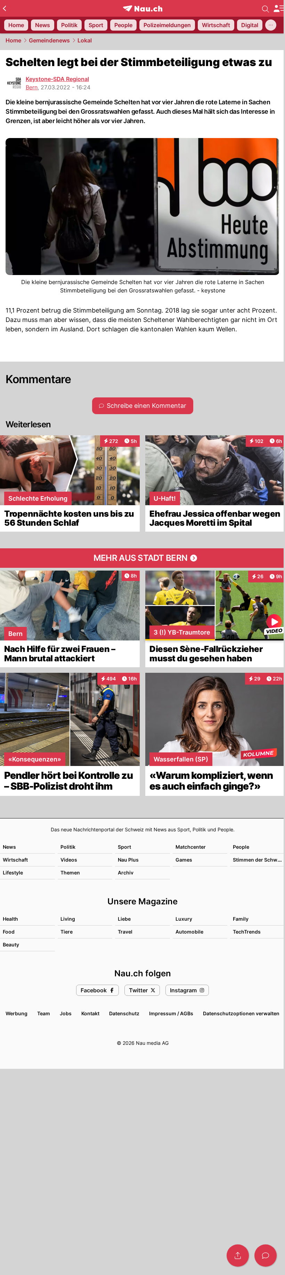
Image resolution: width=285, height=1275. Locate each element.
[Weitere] (270, 25)
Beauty (11, 944)
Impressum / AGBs (171, 1013)
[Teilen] (238, 1255)
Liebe (124, 919)
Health (10, 919)
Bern (32, 87)
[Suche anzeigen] (265, 8)
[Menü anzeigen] (279, 9)
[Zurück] (4, 8)
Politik (67, 847)
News (9, 847)
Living (67, 919)
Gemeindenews (49, 40)
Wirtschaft (15, 860)
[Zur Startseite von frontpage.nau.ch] (142, 8)
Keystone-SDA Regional (57, 78)
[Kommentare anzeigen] (265, 1255)
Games (184, 860)
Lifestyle (13, 872)
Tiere (66, 932)
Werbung (16, 1013)
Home (13, 40)
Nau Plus (128, 860)
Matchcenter (191, 847)
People (241, 847)
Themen (70, 872)
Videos (68, 860)
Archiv (125, 872)
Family (241, 919)
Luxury (184, 919)
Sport (124, 847)
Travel (125, 932)
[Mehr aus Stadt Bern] (142, 558)
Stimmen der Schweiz (258, 860)
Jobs (66, 1013)
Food (9, 932)
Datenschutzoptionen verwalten (241, 1013)
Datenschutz (124, 1013)
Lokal (85, 40)
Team (43, 1013)
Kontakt (90, 1013)
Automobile (189, 932)
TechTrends (247, 932)
